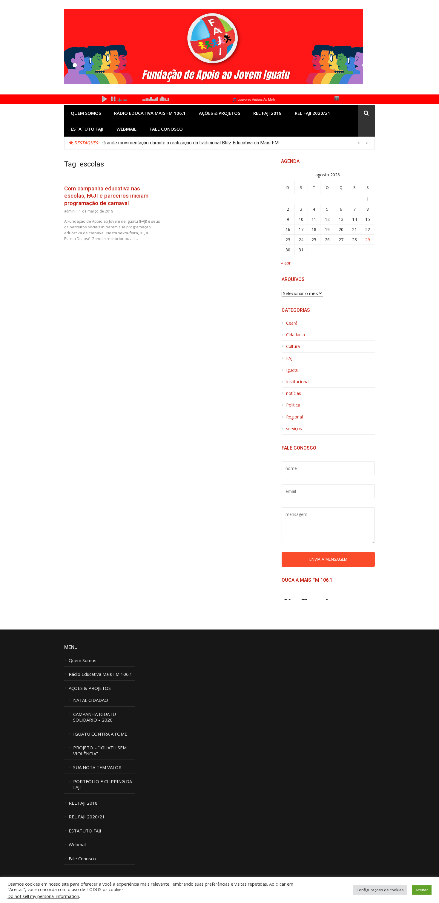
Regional (294, 417)
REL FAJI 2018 (267, 113)
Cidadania (295, 334)
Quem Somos (86, 113)
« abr (286, 263)
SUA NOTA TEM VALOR (97, 767)
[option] (236, 143)
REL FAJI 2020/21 (312, 113)
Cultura (293, 346)
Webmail (126, 129)
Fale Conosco (166, 129)
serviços (294, 428)
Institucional (297, 381)
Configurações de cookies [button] (380, 890)
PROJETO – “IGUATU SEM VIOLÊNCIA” (100, 751)
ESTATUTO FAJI (87, 129)
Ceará (291, 323)
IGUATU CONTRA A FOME (100, 734)
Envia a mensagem (328, 559)
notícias (293, 393)
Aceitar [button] (421, 890)
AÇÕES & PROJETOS (219, 113)
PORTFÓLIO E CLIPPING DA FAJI (102, 784)
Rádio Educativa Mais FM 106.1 (150, 113)
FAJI (290, 358)
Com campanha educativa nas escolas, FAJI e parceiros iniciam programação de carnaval (106, 196)
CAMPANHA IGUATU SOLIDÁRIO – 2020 (95, 717)
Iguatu (292, 370)
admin (69, 211)
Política (293, 405)
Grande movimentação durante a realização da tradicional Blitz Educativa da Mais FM (190, 143)
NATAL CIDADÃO (90, 700)
